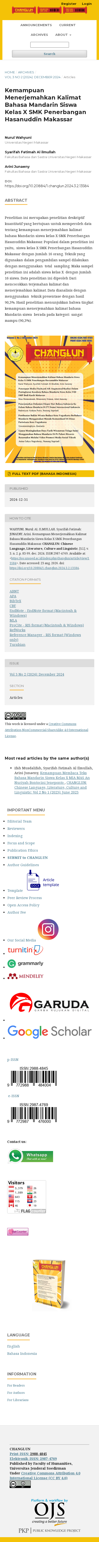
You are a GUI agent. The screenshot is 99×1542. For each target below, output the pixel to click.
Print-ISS (20, 1453)
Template (15, 890)
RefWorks (17, 630)
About (62, 35)
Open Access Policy (23, 905)
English (13, 1346)
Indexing (15, 835)
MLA (13, 620)
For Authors (16, 1392)
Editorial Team (19, 821)
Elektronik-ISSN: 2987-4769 (33, 1458)
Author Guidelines (23, 865)
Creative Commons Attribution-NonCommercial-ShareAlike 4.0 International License (46, 730)
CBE (13, 605)
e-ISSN (13, 1096)
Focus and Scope (21, 843)
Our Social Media (21, 940)
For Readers (16, 1385)
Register (68, 4)
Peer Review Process (25, 897)
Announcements (36, 25)
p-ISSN (13, 1059)
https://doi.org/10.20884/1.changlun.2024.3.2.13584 (47, 186)
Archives (39, 35)
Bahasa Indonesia (22, 1353)
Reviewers (16, 828)
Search (49, 54)
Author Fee (16, 912)
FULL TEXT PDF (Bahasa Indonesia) (43, 474)
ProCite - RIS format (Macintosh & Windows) (47, 625)
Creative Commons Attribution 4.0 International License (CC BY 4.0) (45, 1475)
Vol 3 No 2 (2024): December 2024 (33, 77)
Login (87, 4)
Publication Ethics (22, 850)
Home (10, 72)
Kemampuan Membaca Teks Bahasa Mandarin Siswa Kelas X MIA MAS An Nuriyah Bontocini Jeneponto (52, 778)
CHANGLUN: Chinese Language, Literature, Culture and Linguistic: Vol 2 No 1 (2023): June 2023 (50, 787)
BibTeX (15, 601)
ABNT (14, 591)
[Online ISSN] (7, 1096)
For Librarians (18, 1400)
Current (67, 25)
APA (13, 596)
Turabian (17, 644)
